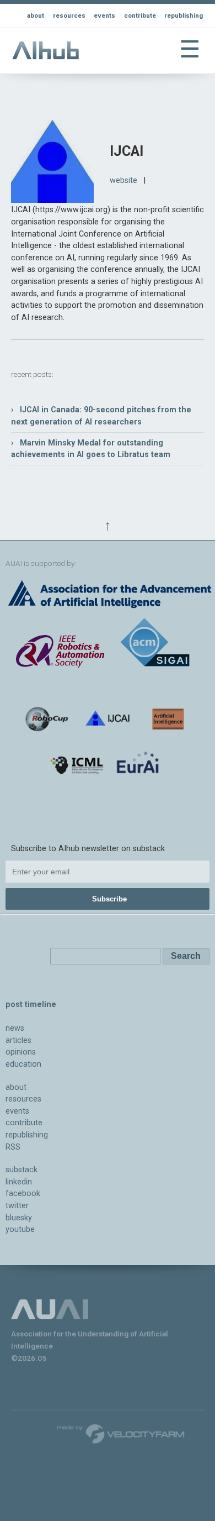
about (35, 15)
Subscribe (109, 899)
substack (21, 1169)
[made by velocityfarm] (121, 1433)
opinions (21, 1052)
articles (18, 1040)
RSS (13, 1147)
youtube (20, 1229)
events (104, 15)
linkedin (19, 1182)
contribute (140, 15)
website (123, 180)
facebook (23, 1193)
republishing (183, 15)
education (23, 1064)
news (15, 1028)
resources (69, 15)
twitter (17, 1205)
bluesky (19, 1218)
